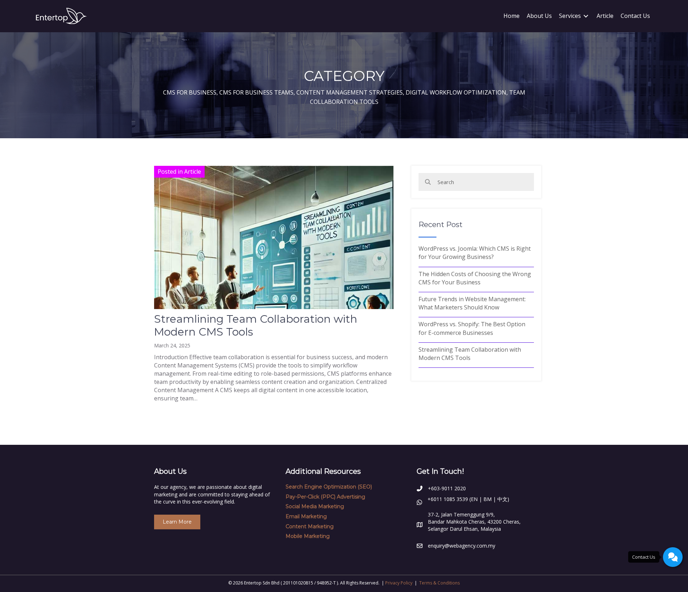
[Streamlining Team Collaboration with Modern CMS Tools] (273, 278)
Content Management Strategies (349, 92)
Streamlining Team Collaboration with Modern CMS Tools (255, 325)
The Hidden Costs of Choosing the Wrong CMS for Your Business (475, 278)
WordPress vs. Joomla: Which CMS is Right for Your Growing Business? (475, 253)
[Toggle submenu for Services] (586, 16)
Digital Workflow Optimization (456, 92)
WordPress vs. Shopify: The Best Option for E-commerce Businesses (472, 328)
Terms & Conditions (439, 583)
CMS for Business (189, 92)
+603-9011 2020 (447, 488)
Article (192, 171)
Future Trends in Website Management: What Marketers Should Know (472, 303)
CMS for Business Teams (256, 92)
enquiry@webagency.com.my (461, 545)
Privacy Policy (398, 583)
